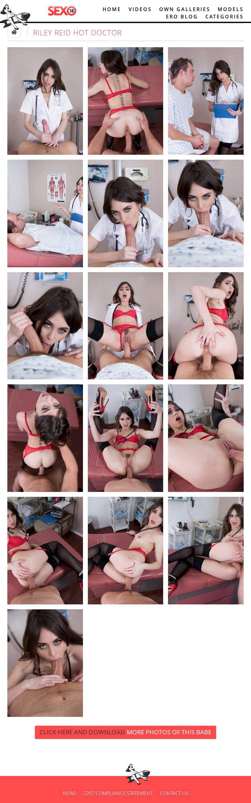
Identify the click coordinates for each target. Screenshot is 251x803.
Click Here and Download (125, 732)
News (69, 793)
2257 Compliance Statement (118, 793)
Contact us (174, 793)
